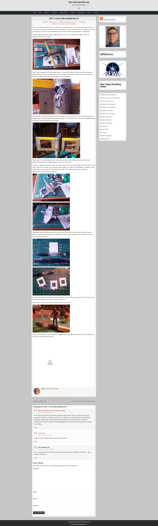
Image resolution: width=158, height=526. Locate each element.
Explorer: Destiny (105, 120)
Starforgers (103, 126)
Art (59, 24)
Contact (96, 12)
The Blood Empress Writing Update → (84, 401)
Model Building (71, 24)
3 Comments (82, 22)
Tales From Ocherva (106, 123)
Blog (40, 12)
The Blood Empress (106, 136)
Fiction (63, 24)
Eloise (40, 433)
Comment (36, 469)
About (89, 12)
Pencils (54, 12)
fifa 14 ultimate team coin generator (50, 411)
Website (35, 506)
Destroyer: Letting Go (106, 111)
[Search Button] (79, 8)
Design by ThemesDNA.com (79, 524)
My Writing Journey (109, 20)
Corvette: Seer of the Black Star (110, 98)
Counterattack (104, 139)
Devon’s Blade (104, 129)
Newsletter (81, 12)
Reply (35, 427)
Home (34, 12)
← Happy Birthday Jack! (39, 401)
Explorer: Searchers (106, 117)
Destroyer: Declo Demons (107, 104)
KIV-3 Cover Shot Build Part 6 (64, 18)
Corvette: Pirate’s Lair (107, 101)
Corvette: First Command (108, 95)
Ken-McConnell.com (79, 2)
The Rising (103, 132)
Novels (46, 12)
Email (35, 499)
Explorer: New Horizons (107, 114)
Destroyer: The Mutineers (108, 107)
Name (35, 492)
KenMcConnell (52, 22)
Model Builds (63, 12)
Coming (72, 12)
